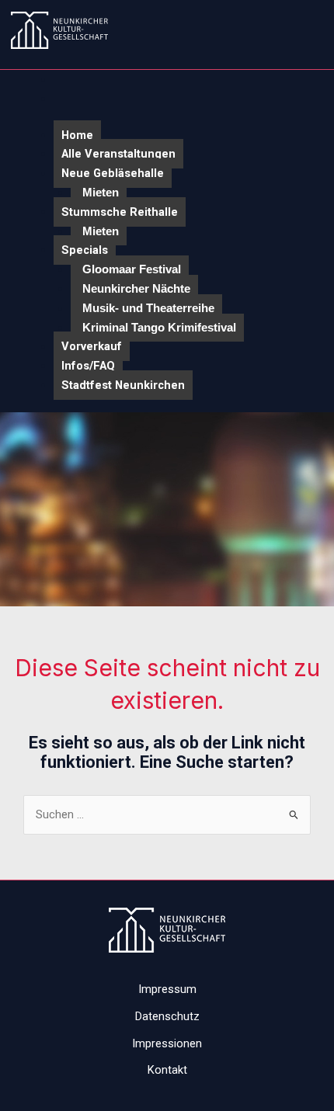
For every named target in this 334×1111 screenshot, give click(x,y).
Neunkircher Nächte (136, 289)
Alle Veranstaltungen (118, 154)
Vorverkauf (91, 346)
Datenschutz (167, 1016)
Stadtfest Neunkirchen (123, 385)
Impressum (167, 989)
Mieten (100, 192)
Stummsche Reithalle (119, 212)
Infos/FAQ (88, 366)
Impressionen (167, 1043)
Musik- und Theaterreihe (148, 308)
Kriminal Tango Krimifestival (159, 327)
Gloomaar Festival (131, 269)
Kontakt (167, 1070)
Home (77, 135)
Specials (84, 250)
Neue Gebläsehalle (112, 173)
